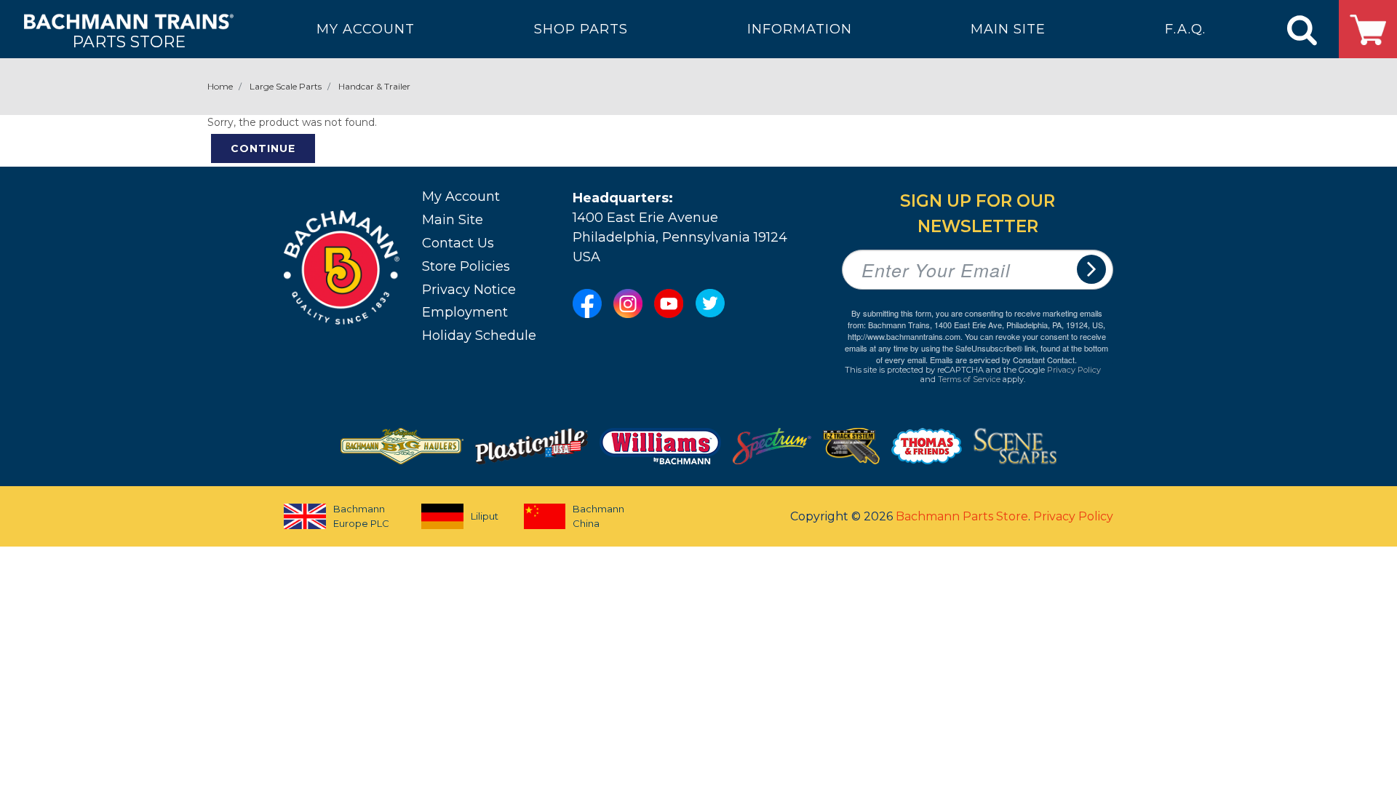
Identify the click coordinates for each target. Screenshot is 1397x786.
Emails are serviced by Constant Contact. (1003, 359)
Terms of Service (969, 379)
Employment (465, 312)
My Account (461, 196)
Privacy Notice (469, 290)
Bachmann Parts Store (962, 516)
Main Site (452, 220)
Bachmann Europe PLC (361, 516)
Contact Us (458, 243)
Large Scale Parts (286, 86)
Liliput (484, 516)
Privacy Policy (1074, 370)
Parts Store (129, 41)
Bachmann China (598, 516)
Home (220, 86)
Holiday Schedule (479, 336)
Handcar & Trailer (374, 86)
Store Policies (466, 266)
